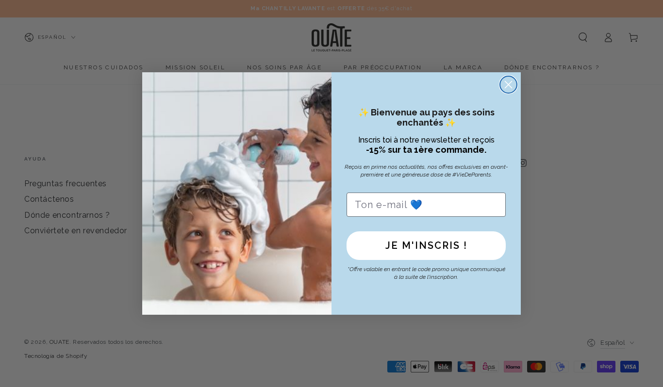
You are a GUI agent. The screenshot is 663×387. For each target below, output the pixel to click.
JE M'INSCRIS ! (426, 245)
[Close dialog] (508, 84)
